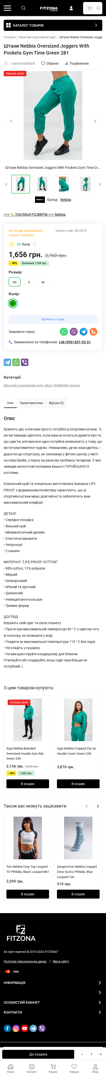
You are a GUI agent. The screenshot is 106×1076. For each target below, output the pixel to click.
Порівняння (79, 63)
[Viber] (24, 362)
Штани (75, 385)
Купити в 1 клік (53, 319)
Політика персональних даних (25, 961)
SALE (48, 385)
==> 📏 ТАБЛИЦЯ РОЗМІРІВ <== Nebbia (35, 214)
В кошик (28, 784)
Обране (52, 63)
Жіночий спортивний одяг (37, 37)
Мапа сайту (61, 961)
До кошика (38, 1054)
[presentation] (11, 121)
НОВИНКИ (60, 385)
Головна (10, 37)
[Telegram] (7, 362)
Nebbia (65, 199)
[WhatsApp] (16, 362)
